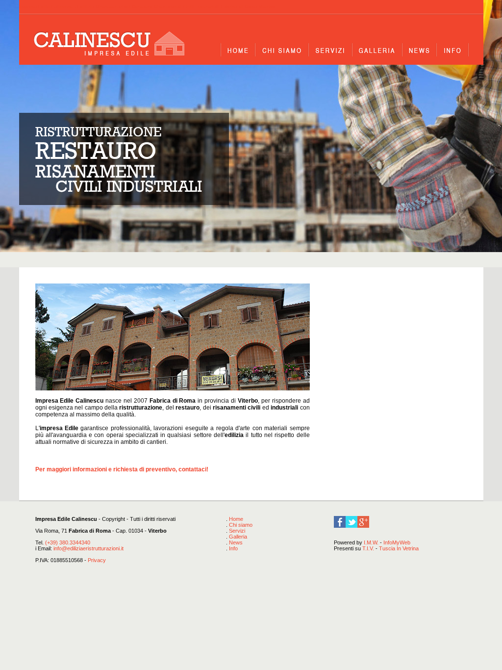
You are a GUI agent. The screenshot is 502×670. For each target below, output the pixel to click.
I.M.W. (371, 542)
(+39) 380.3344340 (67, 542)
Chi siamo (240, 525)
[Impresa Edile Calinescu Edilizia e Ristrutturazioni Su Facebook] (340, 526)
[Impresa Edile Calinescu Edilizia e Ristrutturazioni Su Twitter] (351, 526)
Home (236, 519)
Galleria (238, 537)
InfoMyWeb (396, 542)
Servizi (237, 531)
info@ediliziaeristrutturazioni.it (88, 548)
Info (233, 548)
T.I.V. (368, 548)
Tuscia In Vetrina (399, 548)
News (236, 542)
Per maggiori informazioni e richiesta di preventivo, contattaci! (121, 469)
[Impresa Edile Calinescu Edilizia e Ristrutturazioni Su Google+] (363, 526)
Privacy (97, 560)
